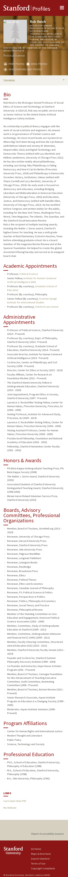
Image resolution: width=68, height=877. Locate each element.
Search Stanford (40, 858)
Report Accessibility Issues (47, 833)
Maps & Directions (41, 853)
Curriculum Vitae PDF (14, 801)
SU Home (36, 849)
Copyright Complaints (43, 868)
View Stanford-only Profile (25, 69)
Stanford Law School (46, 306)
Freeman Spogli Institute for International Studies (32, 300)
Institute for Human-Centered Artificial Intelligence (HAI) (31, 280)
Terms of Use (38, 863)
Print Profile (16, 64)
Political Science (28, 274)
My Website (9, 807)
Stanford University (17, 850)
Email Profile (39, 64)
